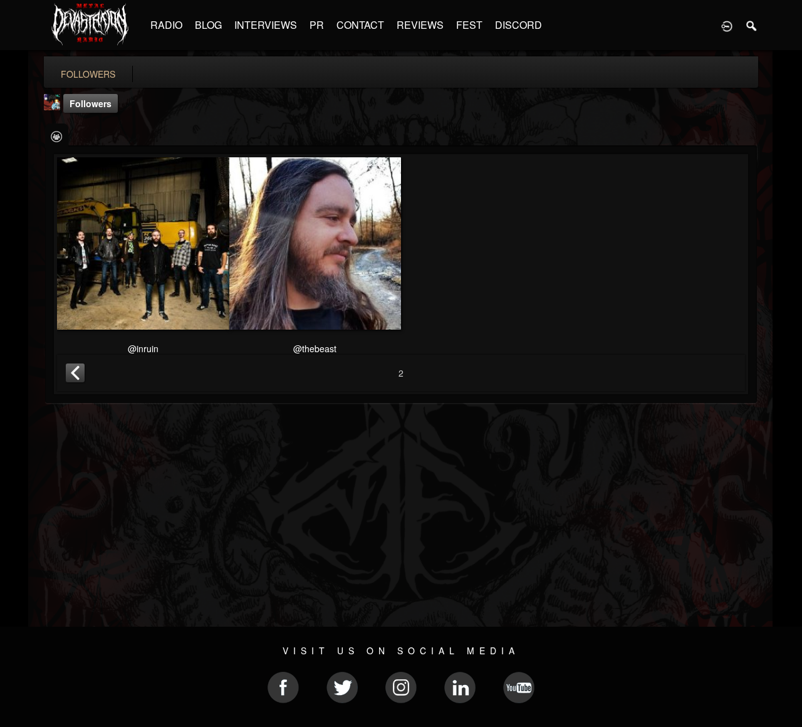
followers (88, 74)
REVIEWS (420, 25)
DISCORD (518, 25)
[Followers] (56, 135)
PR (317, 25)
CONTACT (360, 25)
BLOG (208, 25)
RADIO (166, 25)
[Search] (752, 25)
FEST (469, 25)
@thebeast (314, 348)
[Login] (727, 25)
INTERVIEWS (265, 25)
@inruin (143, 348)
